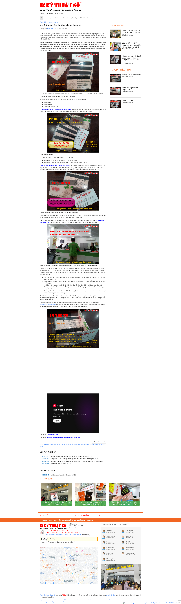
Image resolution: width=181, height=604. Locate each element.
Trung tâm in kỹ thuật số (47, 595)
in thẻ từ (68, 444)
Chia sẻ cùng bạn (52, 434)
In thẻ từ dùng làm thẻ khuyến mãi (130, 88)
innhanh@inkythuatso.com (48, 304)
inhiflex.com (64, 602)
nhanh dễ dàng (110, 595)
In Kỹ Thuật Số (48, 444)
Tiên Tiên (50, 28)
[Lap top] (152, 603)
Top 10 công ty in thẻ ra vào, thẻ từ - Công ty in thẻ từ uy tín (90, 503)
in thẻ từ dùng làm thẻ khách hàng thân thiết (85, 444)
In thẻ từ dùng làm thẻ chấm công (61, 475)
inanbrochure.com (134, 600)
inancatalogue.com (45, 602)
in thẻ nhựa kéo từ (59, 444)
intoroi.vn (90, 600)
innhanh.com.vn (57, 600)
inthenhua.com (68, 600)
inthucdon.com (80, 600)
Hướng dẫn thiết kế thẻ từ (58, 463)
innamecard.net (122, 600)
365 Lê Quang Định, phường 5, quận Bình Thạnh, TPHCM (63, 534)
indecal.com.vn (99, 600)
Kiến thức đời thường (86, 18)
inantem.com (111, 600)
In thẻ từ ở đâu (59, 18)
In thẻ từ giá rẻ (48, 18)
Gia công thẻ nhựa (72, 18)
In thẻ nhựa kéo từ (128, 100)
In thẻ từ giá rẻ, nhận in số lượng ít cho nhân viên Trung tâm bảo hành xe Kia (74, 461)
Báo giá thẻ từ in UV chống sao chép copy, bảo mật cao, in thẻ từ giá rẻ (72, 459)
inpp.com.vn (56, 602)
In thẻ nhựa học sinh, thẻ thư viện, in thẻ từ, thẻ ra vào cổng (69, 456)
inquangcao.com (45, 600)
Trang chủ (43, 22)
